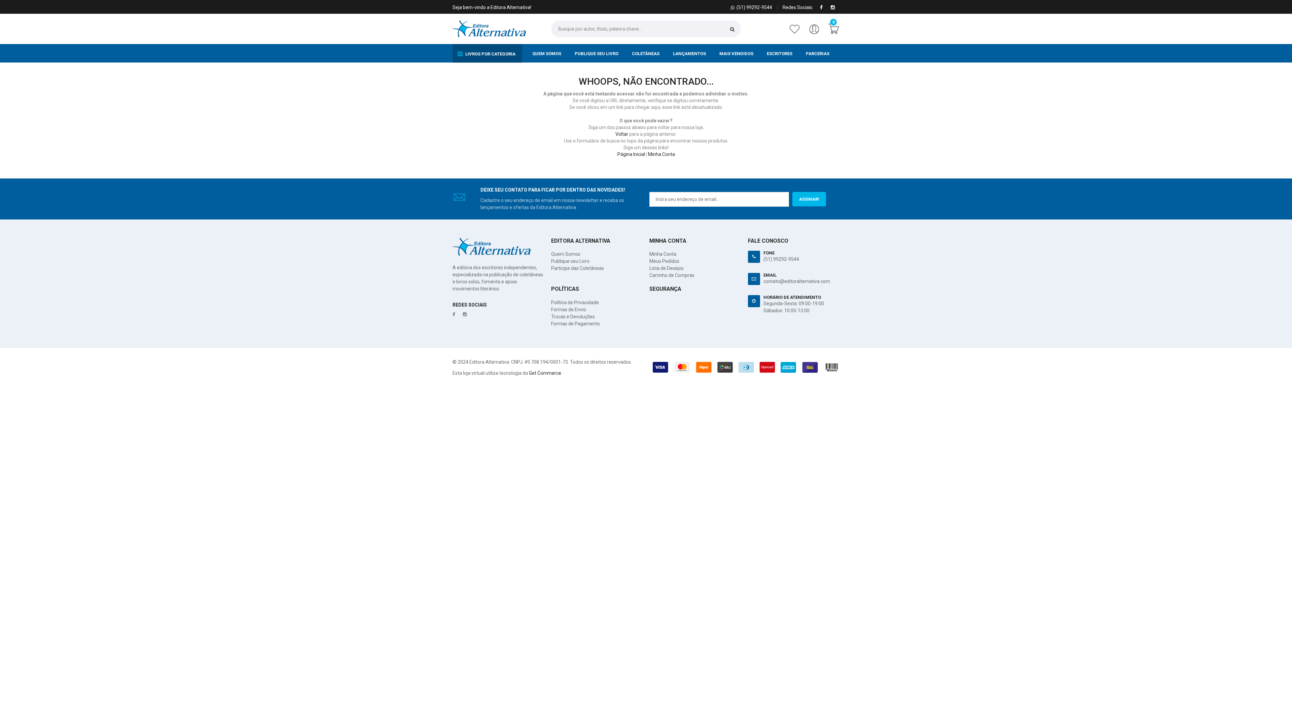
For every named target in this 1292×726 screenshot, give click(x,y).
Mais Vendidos (736, 53)
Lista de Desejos (666, 268)
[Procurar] (732, 29)
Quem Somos (546, 53)
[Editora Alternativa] (489, 29)
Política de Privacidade (575, 302)
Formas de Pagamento (575, 323)
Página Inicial (631, 154)
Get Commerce (545, 373)
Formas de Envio (568, 309)
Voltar (621, 134)
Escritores (779, 53)
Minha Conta (661, 154)
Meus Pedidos (664, 261)
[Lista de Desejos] (796, 32)
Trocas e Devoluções (573, 316)
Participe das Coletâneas (577, 268)
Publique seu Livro (596, 53)
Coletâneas (645, 53)
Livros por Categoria (489, 53)
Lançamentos (689, 53)
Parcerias (817, 53)
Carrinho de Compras (671, 275)
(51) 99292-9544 (781, 259)
